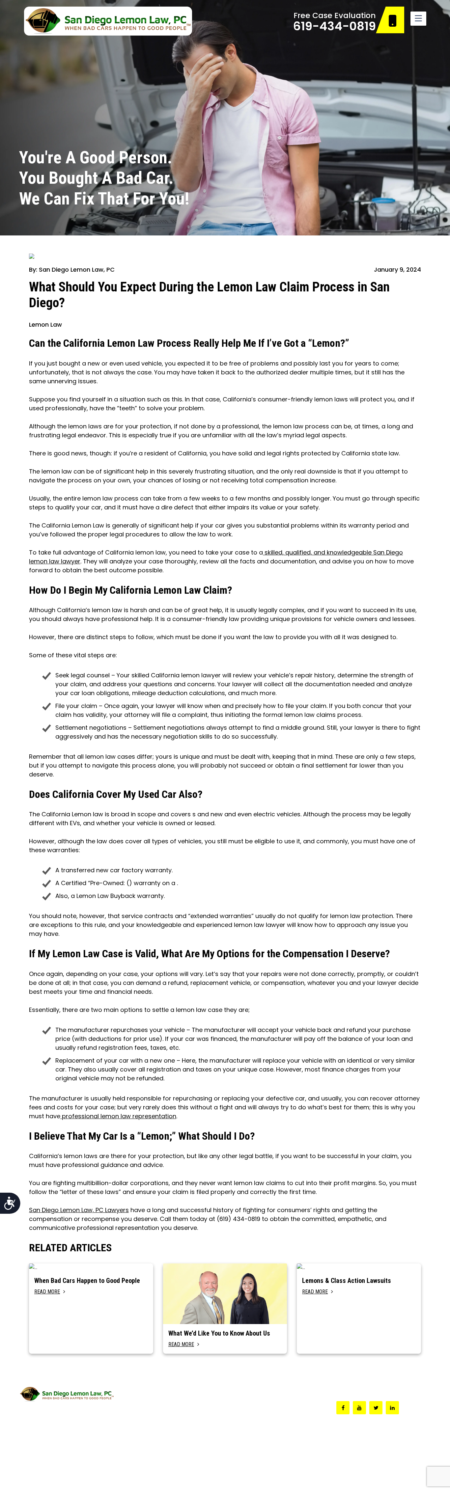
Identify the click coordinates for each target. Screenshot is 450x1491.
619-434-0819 (334, 26)
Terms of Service (361, 1477)
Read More (47, 1291)
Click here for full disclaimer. (51, 1438)
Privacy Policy (411, 1477)
